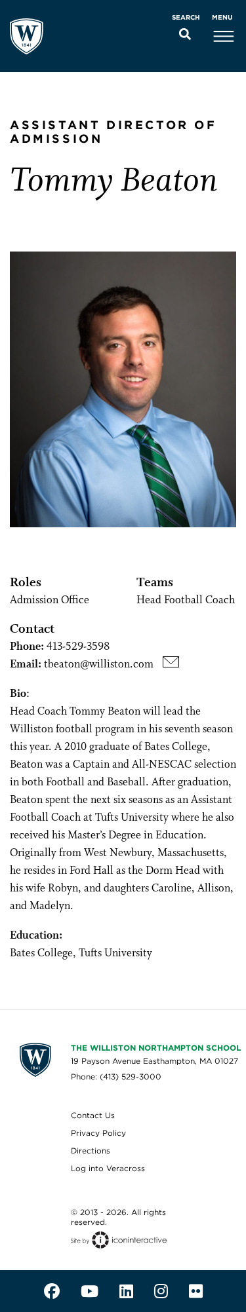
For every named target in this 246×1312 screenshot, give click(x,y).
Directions (90, 1150)
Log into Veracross (108, 1168)
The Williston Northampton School (156, 1048)
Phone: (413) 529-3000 (116, 1076)
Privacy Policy (98, 1133)
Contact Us (93, 1115)
